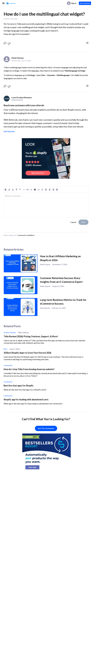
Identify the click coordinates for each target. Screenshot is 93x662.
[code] (24, 189)
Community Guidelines (26, 235)
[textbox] (46, 197)
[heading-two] (20, 189)
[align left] (46, 189)
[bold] (5, 189)
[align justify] (57, 189)
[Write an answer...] (87, 43)
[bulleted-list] (42, 189)
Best (5, 349)
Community (8, 365)
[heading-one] (16, 189)
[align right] (53, 189)
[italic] (9, 189)
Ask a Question (85, 3)
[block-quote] (27, 189)
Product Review (10, 332)
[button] (35, 189)
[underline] (13, 189)
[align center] (49, 189)
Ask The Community (46, 428)
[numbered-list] (38, 189)
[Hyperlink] (31, 189)
